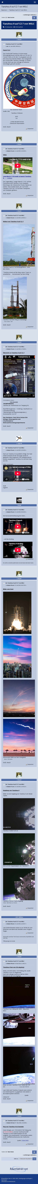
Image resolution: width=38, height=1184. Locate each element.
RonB (19, 505)
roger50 (19, 443)
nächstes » (33, 15)
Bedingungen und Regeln (25, 1178)
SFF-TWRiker (19, 917)
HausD (19, 39)
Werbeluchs (12, 1181)
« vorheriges (26, 15)
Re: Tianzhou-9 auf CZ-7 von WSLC (15, 148)
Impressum (4, 1180)
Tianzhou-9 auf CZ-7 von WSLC (14, 44)
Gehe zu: (16, 1158)
